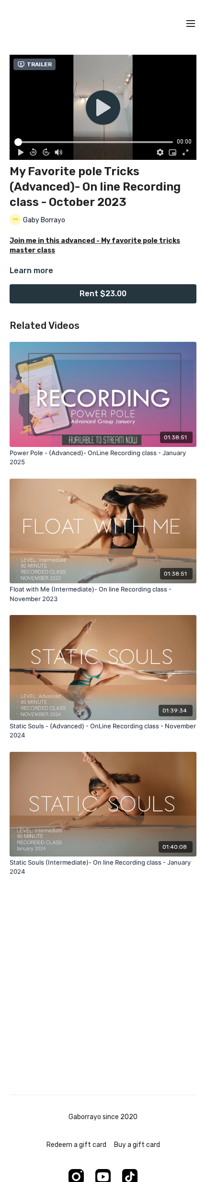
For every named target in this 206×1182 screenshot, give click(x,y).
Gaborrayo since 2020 (103, 1117)
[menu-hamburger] (190, 24)
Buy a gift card (137, 1145)
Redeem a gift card (76, 1145)
